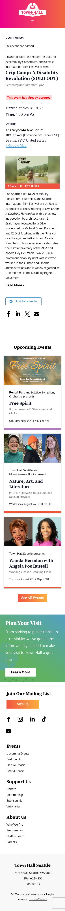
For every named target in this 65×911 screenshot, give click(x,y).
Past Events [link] (13, 759)
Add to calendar (26, 301)
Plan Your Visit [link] (15, 765)
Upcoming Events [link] (17, 753)
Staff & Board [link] (15, 836)
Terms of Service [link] (38, 899)
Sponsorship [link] (14, 800)
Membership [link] (14, 795)
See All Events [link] (32, 598)
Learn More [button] (20, 672)
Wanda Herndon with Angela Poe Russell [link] (31, 563)
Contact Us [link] (32, 884)
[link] (32, 10)
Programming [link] (15, 830)
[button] (32, 21)
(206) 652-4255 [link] (32, 878)
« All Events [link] (14, 38)
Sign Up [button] (23, 704)
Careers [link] (11, 842)
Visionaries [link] (13, 806)
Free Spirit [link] (20, 403)
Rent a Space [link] (15, 771)
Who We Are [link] (14, 824)
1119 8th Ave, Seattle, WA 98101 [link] (32, 873)
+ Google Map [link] (16, 145)
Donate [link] (11, 789)
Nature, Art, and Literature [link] (26, 484)
